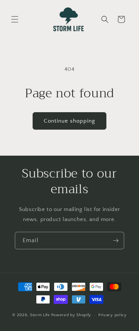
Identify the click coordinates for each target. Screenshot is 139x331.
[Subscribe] (115, 240)
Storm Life (40, 315)
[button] (15, 19)
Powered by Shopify (71, 315)
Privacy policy (112, 315)
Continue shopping (69, 121)
